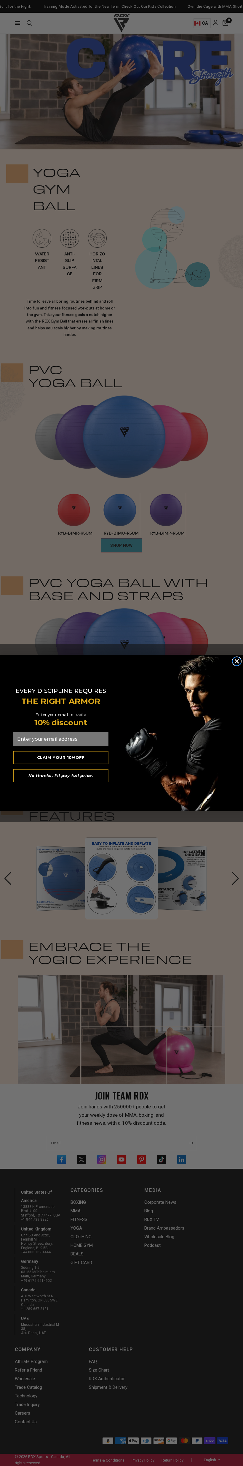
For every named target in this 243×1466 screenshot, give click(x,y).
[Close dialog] (237, 661)
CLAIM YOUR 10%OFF (61, 757)
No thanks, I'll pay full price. (60, 775)
